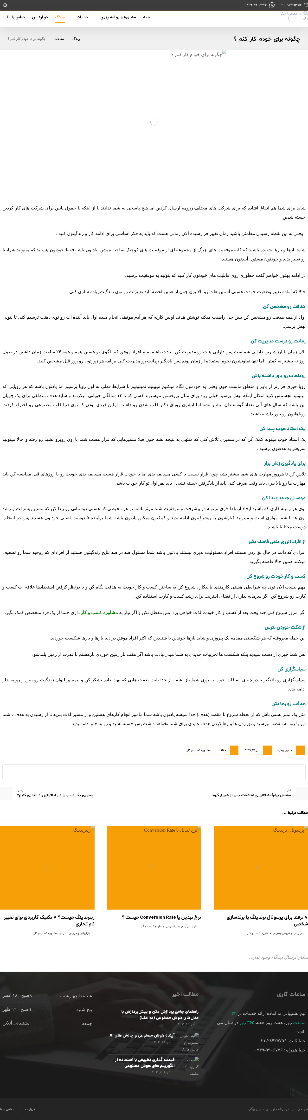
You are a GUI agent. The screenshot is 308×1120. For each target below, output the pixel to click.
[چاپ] (118, 772)
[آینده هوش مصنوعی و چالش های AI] (189, 1042)
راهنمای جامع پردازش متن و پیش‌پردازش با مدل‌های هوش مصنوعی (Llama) (160, 1014)
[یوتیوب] (15, 5)
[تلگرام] (35, 5)
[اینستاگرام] (66, 5)
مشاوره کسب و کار (199, 750)
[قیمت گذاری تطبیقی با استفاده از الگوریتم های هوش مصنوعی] (189, 1066)
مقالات (222, 750)
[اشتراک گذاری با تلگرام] (130, 772)
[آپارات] (5, 5)
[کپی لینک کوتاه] (106, 772)
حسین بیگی (285, 750)
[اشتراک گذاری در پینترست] (178, 772)
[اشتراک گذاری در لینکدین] (154, 772)
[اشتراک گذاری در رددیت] (166, 772)
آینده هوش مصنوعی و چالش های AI (142, 1035)
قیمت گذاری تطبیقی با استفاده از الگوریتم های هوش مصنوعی (145, 1063)
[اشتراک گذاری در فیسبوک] (202, 772)
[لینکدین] (45, 5)
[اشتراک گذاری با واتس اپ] (142, 772)
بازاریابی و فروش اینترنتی (287, 933)
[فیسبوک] (56, 5)
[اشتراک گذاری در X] (190, 772)
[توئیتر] (25, 5)
